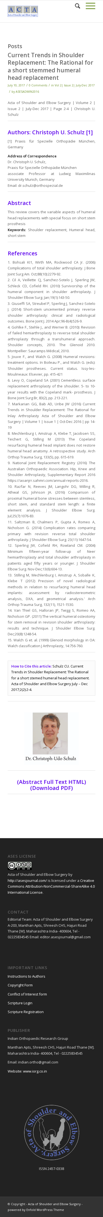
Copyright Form (20, 985)
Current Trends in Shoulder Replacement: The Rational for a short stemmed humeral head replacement (50, 66)
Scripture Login (20, 1002)
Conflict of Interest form (27, 994)
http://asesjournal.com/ (27, 880)
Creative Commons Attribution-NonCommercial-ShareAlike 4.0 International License (51, 886)
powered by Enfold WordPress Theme (36, 1210)
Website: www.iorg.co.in (27, 1071)
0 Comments (38, 85)
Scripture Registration (26, 1011)
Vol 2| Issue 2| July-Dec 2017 (75, 85)
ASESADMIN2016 (27, 92)
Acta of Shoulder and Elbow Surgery (54, 1204)
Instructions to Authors (26, 976)
